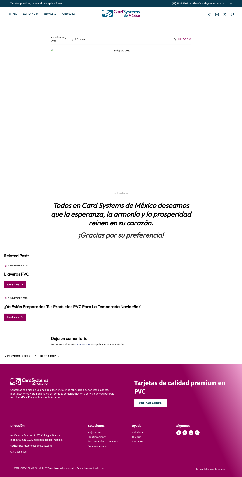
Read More (13, 284)
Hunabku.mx (98, 468)
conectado (83, 344)
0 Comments (81, 39)
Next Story (48, 356)
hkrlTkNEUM (184, 39)
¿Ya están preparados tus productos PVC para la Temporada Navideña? (72, 306)
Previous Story (19, 356)
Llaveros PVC (16, 274)
